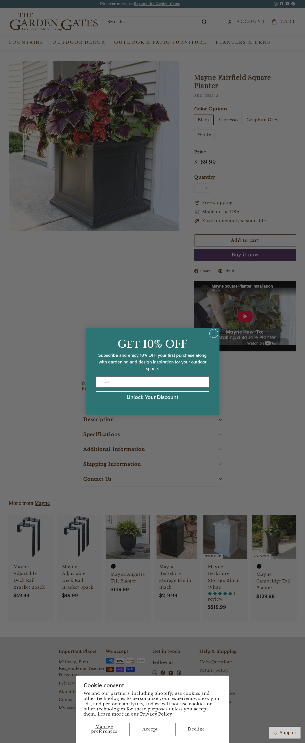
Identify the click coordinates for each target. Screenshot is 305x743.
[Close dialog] (214, 333)
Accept (150, 729)
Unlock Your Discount (152, 397)
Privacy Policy (156, 714)
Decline (196, 729)
